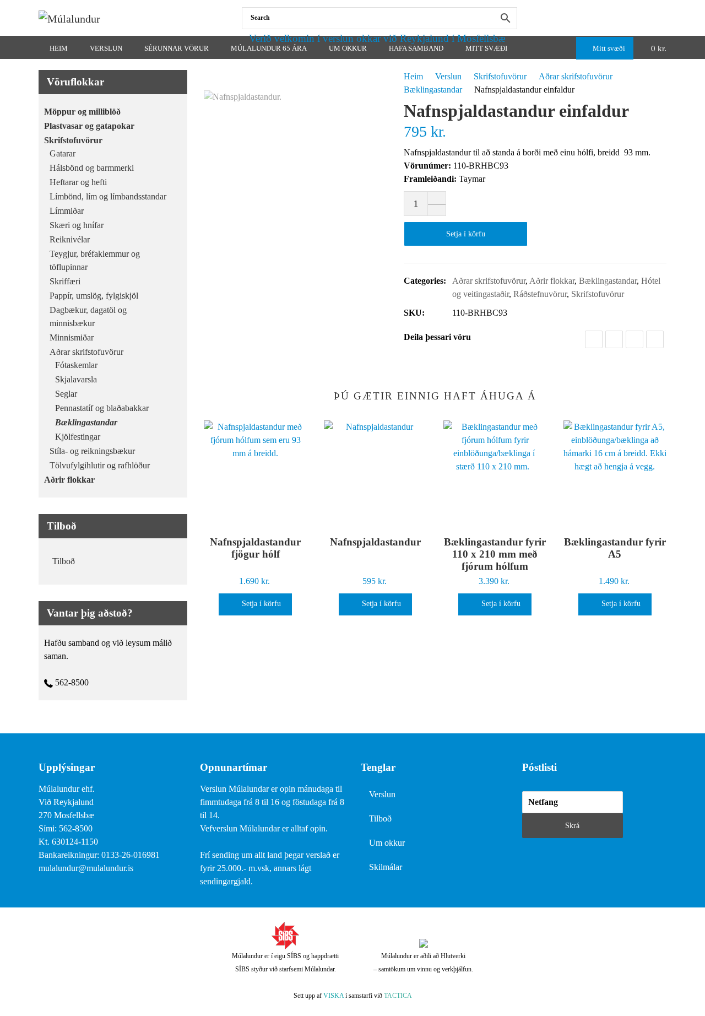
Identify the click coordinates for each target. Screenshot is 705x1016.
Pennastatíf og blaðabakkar (102, 408)
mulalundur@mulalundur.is (86, 868)
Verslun (448, 76)
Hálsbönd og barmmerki (92, 167)
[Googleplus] (634, 339)
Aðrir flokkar (551, 280)
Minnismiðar (72, 337)
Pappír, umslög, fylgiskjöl (94, 295)
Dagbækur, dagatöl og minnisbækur (88, 316)
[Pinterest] (655, 339)
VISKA (333, 995)
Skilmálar (385, 867)
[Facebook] (664, 18)
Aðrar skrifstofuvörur (575, 76)
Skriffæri (65, 281)
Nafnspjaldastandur (375, 542)
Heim (413, 76)
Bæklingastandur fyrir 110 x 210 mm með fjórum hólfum (495, 554)
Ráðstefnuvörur (540, 294)
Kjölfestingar (77, 436)
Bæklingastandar (433, 89)
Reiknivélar (70, 239)
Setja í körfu (465, 234)
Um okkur (387, 842)
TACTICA (398, 995)
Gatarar (62, 153)
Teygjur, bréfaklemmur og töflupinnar (95, 260)
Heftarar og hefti (78, 182)
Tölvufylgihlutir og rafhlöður (100, 465)
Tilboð (63, 561)
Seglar (66, 393)
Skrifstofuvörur (500, 76)
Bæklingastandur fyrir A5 (615, 548)
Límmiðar (67, 210)
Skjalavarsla (76, 379)
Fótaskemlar (76, 365)
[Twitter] (614, 339)
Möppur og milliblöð (82, 111)
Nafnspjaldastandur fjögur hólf (255, 548)
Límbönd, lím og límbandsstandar (108, 196)
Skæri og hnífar (77, 225)
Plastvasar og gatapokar (89, 126)
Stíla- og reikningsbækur (92, 451)
